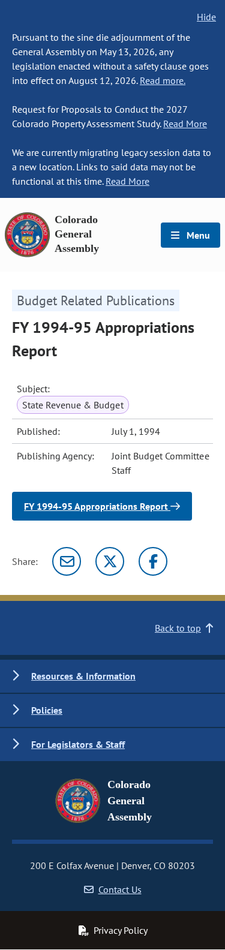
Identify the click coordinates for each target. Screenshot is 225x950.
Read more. (162, 80)
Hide (206, 17)
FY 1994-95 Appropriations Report (97, 506)
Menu (197, 235)
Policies (46, 710)
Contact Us (120, 889)
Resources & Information (83, 676)
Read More (185, 124)
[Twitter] (109, 561)
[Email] (66, 561)
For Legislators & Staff (78, 744)
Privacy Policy (121, 930)
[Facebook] (153, 561)
